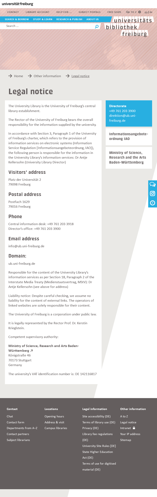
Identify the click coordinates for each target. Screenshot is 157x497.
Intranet (125, 428)
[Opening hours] (152, 203)
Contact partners (18, 434)
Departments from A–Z (22, 428)
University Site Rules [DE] (99, 446)
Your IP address (130, 434)
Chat (10, 416)
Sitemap (125, 440)
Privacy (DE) (90, 428)
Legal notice (128, 422)
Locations (51, 409)
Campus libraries (56, 428)
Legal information (94, 409)
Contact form (15, 422)
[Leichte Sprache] (139, 12)
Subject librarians (18, 440)
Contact (13, 12)
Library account (37, 12)
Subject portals (90, 12)
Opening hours (54, 416)
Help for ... (64, 12)
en (146, 12)
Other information (133, 409)
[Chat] (153, 185)
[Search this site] (127, 12)
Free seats (114, 12)
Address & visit (54, 422)
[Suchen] (97, 27)
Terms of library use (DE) (98, 422)
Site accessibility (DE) (96, 416)
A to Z (132, 12)
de (151, 12)
